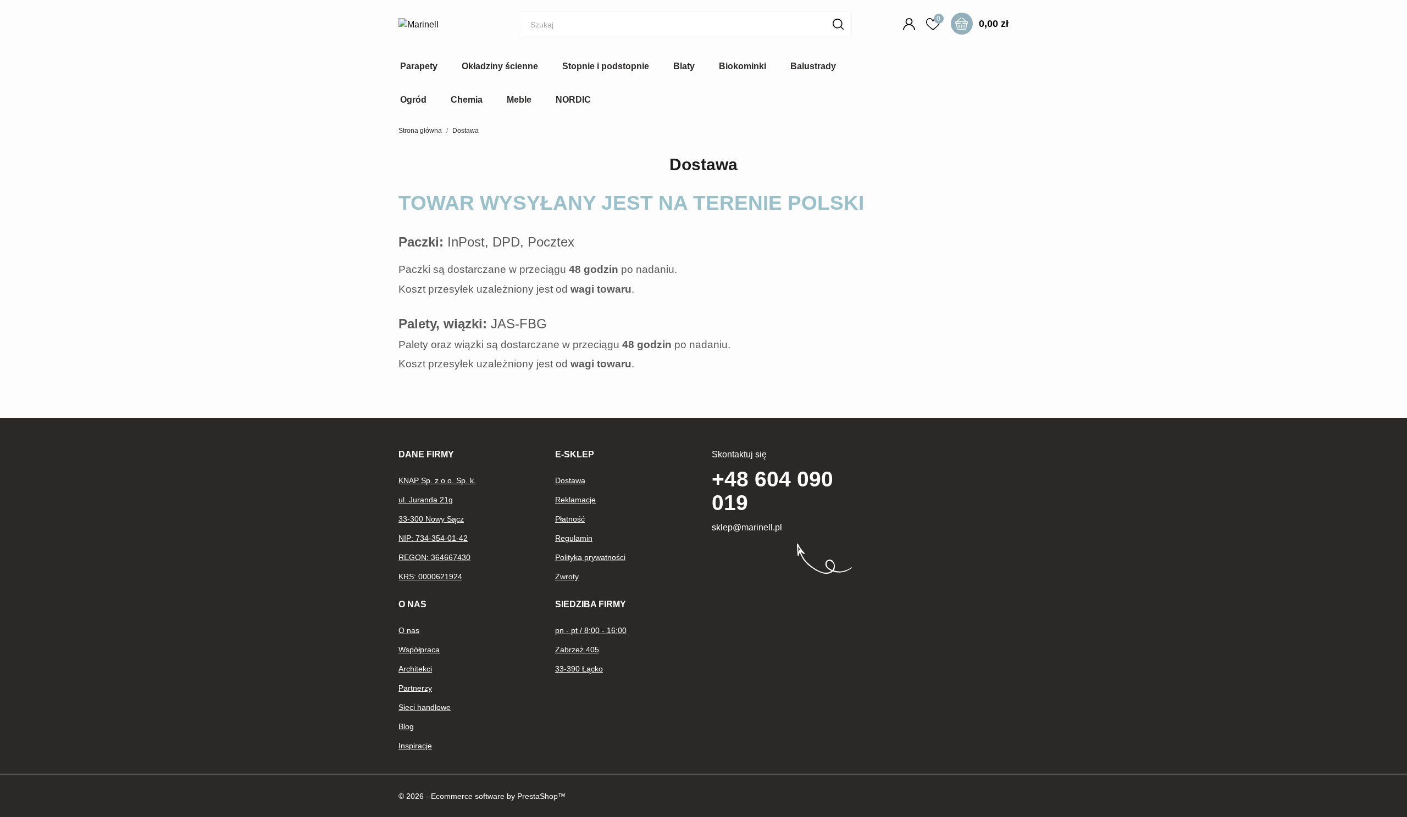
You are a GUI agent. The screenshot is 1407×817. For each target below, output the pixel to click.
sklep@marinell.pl (747, 527)
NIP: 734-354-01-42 (433, 538)
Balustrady (813, 66)
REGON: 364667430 (434, 557)
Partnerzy (415, 688)
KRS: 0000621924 (430, 576)
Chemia (467, 99)
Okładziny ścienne (500, 66)
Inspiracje (415, 745)
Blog (406, 726)
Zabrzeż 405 (577, 649)
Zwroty (567, 576)
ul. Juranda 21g (425, 499)
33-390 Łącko (579, 668)
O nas (408, 630)
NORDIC (573, 99)
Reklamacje (575, 499)
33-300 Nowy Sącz (431, 518)
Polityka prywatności (590, 557)
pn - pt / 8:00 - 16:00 (591, 630)
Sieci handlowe (424, 707)
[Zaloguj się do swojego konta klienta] (911, 24)
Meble (519, 99)
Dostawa (570, 480)
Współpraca (419, 649)
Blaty (684, 66)
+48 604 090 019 (772, 490)
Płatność (570, 518)
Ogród (413, 99)
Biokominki (742, 66)
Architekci (415, 668)
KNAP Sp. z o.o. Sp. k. (437, 480)
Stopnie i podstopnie (605, 66)
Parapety (418, 66)
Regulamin (573, 538)
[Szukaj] (838, 24)
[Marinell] (442, 24)
